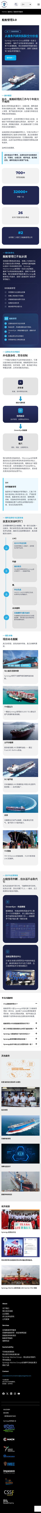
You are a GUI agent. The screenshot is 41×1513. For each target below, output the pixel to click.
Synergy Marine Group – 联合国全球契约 (18, 1357)
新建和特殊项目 (6, 1194)
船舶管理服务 (7, 1338)
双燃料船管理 (6, 1139)
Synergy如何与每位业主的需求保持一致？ (18, 1044)
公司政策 (5, 1319)
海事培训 (5, 1341)
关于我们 (5, 1308)
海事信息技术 (6, 1166)
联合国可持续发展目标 (11, 1354)
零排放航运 (6, 1360)
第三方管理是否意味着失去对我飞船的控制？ (18, 1029)
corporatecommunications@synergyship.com (16, 1376)
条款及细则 (6, 1409)
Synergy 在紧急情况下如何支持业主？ (16, 1034)
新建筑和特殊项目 (9, 1335)
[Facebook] (3, 1393)
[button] (20, 1004)
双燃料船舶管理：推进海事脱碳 (14, 1333)
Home (4, 12)
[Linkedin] (11, 1393)
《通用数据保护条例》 (10, 1416)
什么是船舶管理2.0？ (10, 1004)
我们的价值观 (7, 1311)
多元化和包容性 (8, 1316)
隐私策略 (6, 1413)
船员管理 (4, 1110)
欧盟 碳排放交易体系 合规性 (10, 1082)
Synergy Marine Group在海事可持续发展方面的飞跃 (19, 1363)
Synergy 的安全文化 (8, 1232)
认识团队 (5, 1314)
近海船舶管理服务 (9, 1330)
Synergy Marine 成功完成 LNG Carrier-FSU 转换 (19, 1288)
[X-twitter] (7, 1393)
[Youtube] (19, 1393)
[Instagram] (15, 1393)
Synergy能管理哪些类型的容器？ (15, 1039)
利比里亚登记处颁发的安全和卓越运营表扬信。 (17, 1260)
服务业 (10, 12)
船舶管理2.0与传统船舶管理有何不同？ (16, 1023)
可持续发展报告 (8, 1352)
